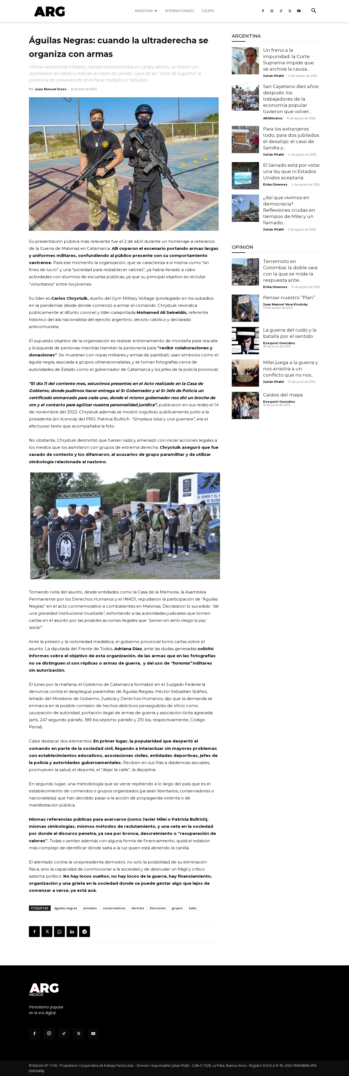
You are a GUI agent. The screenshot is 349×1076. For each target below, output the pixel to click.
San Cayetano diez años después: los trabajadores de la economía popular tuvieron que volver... (291, 99)
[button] (313, 11)
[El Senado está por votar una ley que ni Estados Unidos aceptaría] (245, 175)
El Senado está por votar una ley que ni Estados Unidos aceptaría (291, 171)
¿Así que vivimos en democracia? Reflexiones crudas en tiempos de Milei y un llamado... (289, 210)
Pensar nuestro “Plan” (289, 297)
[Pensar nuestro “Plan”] (245, 308)
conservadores (114, 908)
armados (90, 908)
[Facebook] (263, 11)
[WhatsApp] (59, 931)
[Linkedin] (72, 931)
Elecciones (158, 908)
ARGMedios (273, 118)
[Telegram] (84, 931)
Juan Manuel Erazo (50, 89)
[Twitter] (290, 11)
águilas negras (65, 908)
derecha (137, 908)
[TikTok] (281, 11)
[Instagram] (272, 11)
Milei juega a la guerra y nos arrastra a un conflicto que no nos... (290, 369)
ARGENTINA (144, 10)
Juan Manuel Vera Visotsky (285, 304)
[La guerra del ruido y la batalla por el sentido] (245, 340)
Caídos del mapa (283, 395)
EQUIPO (208, 10)
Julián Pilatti (273, 76)
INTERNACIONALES (179, 10)
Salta (192, 908)
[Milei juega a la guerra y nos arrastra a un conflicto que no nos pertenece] (245, 373)
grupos (177, 908)
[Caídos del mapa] (245, 405)
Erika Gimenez (275, 184)
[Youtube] (299, 11)
